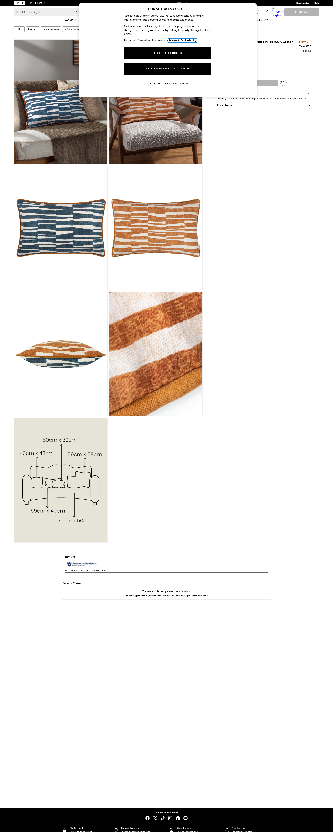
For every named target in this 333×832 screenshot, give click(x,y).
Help (316, 3)
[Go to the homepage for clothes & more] (19, 3)
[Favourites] (257, 12)
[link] (267, 12)
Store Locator (302, 3)
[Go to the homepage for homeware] (37, 3)
